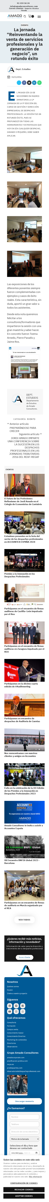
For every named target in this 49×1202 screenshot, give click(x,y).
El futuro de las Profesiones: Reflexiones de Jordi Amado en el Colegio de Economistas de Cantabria (23, 501)
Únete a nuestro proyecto (17, 993)
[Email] (29, 82)
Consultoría (11, 1022)
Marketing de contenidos (17, 1040)
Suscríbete (24, 957)
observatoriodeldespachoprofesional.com (23, 1071)
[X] (19, 82)
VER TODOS (24, 920)
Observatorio (12, 1047)
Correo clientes (16, 8)
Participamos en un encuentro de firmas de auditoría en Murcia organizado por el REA (24, 905)
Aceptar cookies (24, 1196)
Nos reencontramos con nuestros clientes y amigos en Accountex (20, 754)
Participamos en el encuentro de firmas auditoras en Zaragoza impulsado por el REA (24, 649)
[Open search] (24, 16)
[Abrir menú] (39, 16)
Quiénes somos (13, 986)
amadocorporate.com (15, 1058)
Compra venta (12, 1029)
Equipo (10, 990)
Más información (35, 1177)
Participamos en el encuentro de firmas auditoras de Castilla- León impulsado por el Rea (24, 611)
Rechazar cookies (24, 1190)
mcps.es (10, 1064)
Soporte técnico (32, 8)
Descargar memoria (24, 1101)
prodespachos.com (14, 1068)
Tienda (24, 10)
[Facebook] (24, 82)
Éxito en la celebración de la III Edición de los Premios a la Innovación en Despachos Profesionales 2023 (24, 791)
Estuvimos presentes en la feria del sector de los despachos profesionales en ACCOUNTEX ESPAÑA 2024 (23, 539)
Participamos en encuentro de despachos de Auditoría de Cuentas (22, 720)
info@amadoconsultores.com (24, 6)
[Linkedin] (34, 82)
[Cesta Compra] (31, 16)
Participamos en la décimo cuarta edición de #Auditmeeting (21, 685)
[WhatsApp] (39, 82)
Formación (11, 1026)
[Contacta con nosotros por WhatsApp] (23, 1011)
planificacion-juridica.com (17, 1061)
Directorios (11, 1043)
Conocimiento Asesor (15, 1033)
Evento (24, 25)
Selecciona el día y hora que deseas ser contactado (24, 1147)
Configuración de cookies (24, 1183)
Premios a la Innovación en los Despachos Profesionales (19, 575)
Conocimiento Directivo (16, 1036)
